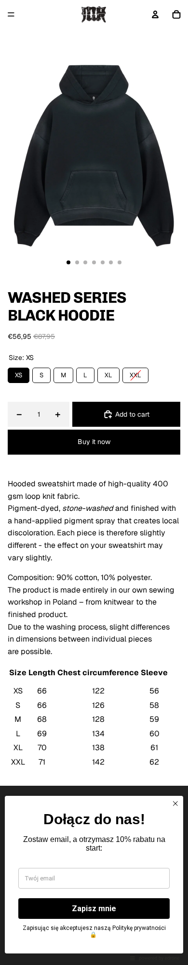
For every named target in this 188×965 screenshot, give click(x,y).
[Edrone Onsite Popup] (94, 482)
